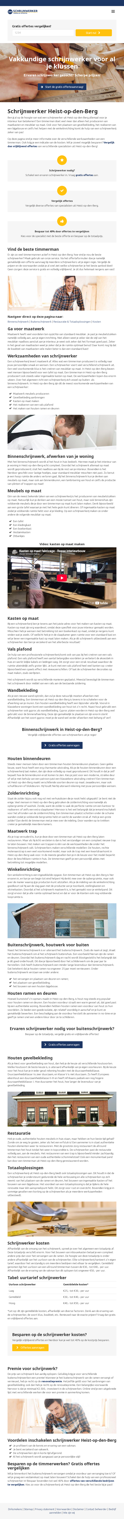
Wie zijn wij (69, 1512)
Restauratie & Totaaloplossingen (72, 321)
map (30, 1509)
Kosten (97, 321)
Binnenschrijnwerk (18, 321)
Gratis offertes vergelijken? (31, 26)
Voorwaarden (63, 1509)
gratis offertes (84, 175)
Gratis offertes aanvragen (64, 745)
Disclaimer (78, 1509)
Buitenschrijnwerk (41, 321)
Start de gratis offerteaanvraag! (64, 86)
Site (26, 1509)
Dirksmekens (15, 1509)
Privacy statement (44, 1509)
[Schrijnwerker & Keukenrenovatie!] (23, 11)
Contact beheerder (96, 1509)
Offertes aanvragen (32, 1347)
